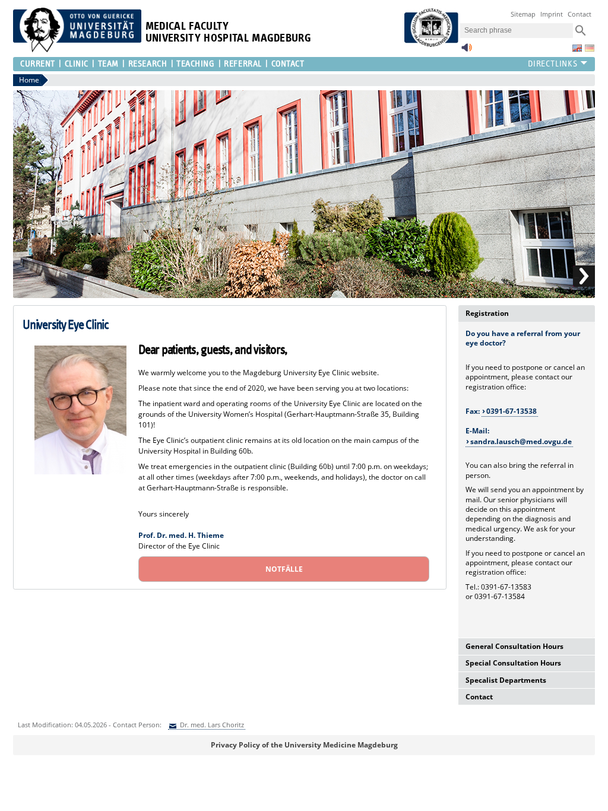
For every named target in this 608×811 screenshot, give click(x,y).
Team (108, 63)
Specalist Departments (506, 680)
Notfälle (284, 569)
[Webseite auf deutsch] (589, 48)
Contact (579, 13)
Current (37, 63)
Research (147, 63)
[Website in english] (577, 48)
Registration (487, 313)
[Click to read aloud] (467, 51)
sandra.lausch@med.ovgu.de (521, 441)
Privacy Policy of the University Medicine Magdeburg (304, 745)
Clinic (76, 63)
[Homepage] (77, 50)
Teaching (195, 63)
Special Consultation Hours (513, 663)
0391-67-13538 (511, 411)
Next (584, 276)
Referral (242, 63)
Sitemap (523, 13)
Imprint (551, 13)
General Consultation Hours (514, 646)
